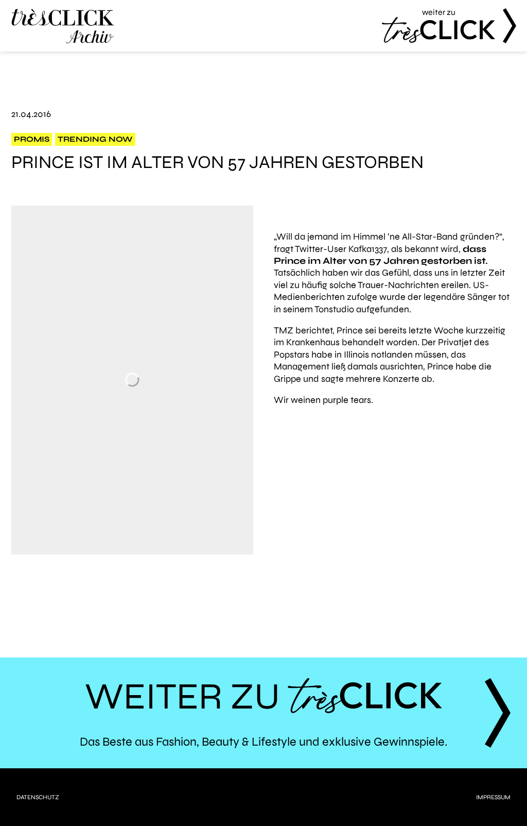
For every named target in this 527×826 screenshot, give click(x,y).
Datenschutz (37, 797)
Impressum (493, 797)
